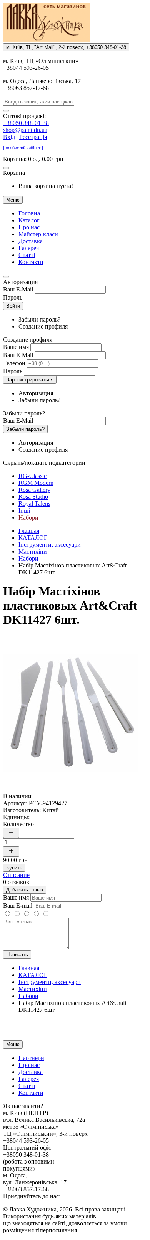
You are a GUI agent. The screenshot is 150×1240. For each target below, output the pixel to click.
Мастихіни (32, 551)
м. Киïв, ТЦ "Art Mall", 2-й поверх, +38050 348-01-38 (66, 47)
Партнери (31, 1058)
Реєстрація (33, 137)
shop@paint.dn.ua (25, 130)
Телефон (14, 363)
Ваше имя (16, 347)
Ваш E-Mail (18, 289)
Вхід (9, 137)
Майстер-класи (38, 234)
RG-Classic (32, 476)
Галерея (28, 248)
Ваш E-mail (17, 905)
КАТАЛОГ (32, 537)
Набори (28, 517)
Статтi (26, 255)
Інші (24, 510)
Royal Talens (34, 503)
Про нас (29, 227)
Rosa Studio (33, 496)
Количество (18, 824)
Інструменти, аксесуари (49, 544)
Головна (29, 213)
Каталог (29, 220)
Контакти (30, 262)
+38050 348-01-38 (26, 123)
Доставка (30, 241)
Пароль (12, 297)
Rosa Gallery (34, 489)
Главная (28, 530)
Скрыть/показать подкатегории (44, 462)
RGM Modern (35, 482)
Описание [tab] (16, 875)
